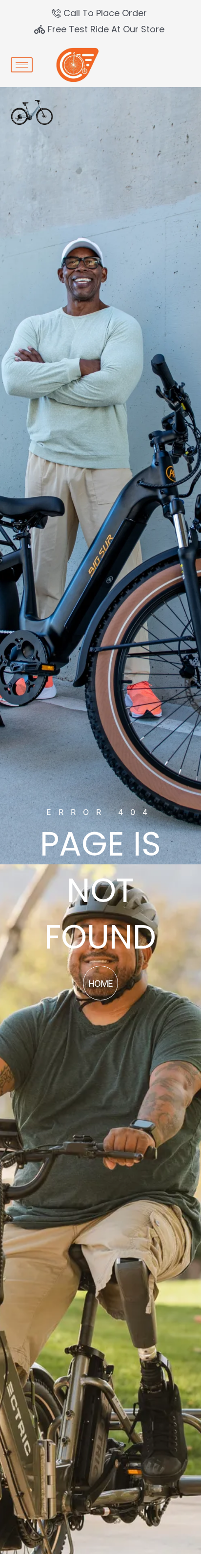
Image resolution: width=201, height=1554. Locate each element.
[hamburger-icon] (22, 64)
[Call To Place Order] (100, 13)
